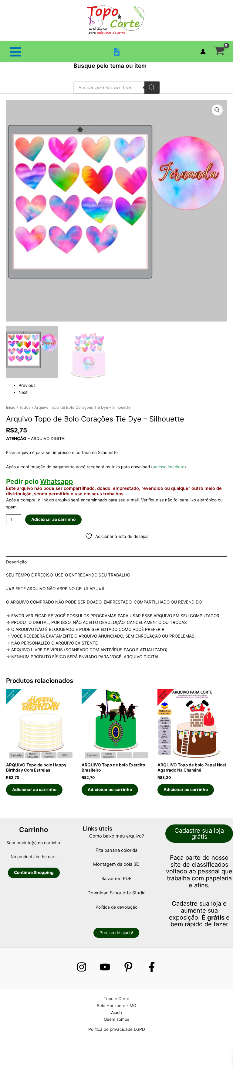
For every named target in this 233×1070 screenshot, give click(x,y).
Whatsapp (56, 481)
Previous (27, 385)
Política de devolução (116, 907)
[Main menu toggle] (15, 51)
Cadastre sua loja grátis (199, 833)
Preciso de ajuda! (116, 932)
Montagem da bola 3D (116, 864)
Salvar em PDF (116, 878)
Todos (25, 407)
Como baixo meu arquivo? (116, 836)
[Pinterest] (128, 967)
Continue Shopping (34, 872)
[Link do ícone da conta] (203, 51)
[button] (217, 110)
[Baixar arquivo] (116, 52)
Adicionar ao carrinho (53, 519)
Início (10, 407)
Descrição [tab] (16, 561)
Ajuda (116, 1012)
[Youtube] (105, 967)
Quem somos (116, 1019)
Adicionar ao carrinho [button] (34, 789)
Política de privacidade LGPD (116, 1029)
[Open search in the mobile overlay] (116, 87)
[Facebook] (152, 967)
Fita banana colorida (116, 850)
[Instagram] (81, 967)
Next (23, 392)
